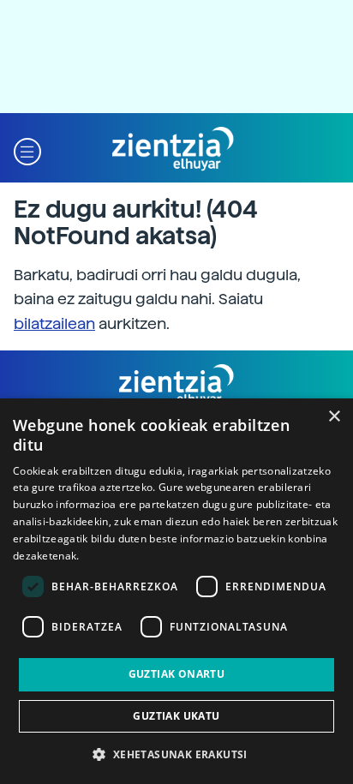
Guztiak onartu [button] (177, 674)
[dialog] (176, 591)
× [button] (333, 416)
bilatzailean (54, 323)
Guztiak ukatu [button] (176, 716)
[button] (27, 150)
